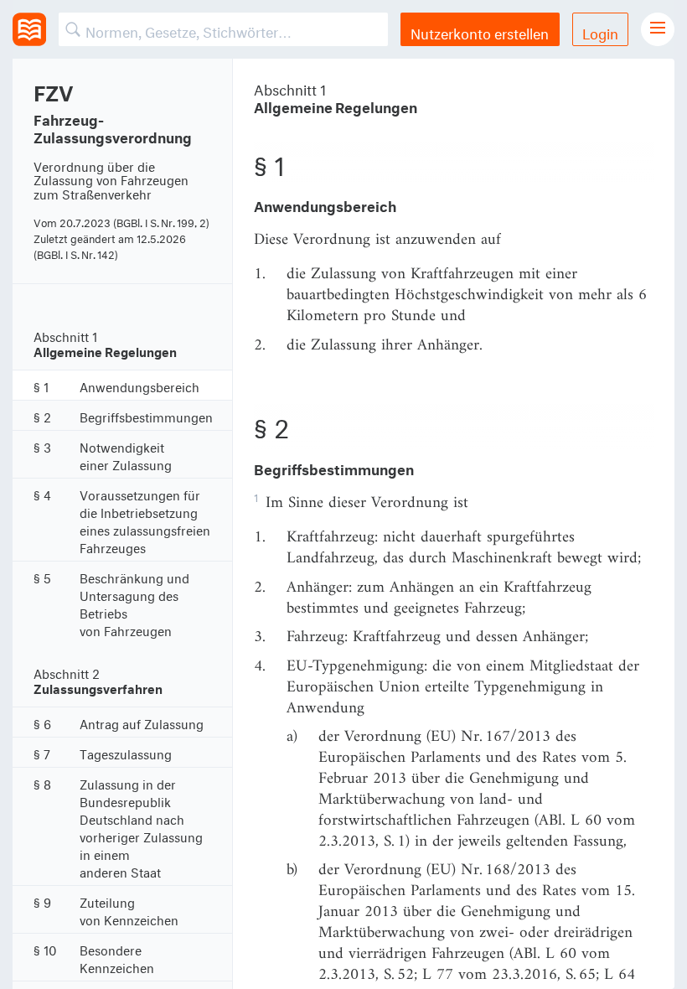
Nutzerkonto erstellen (480, 31)
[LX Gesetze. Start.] (29, 29)
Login (600, 31)
